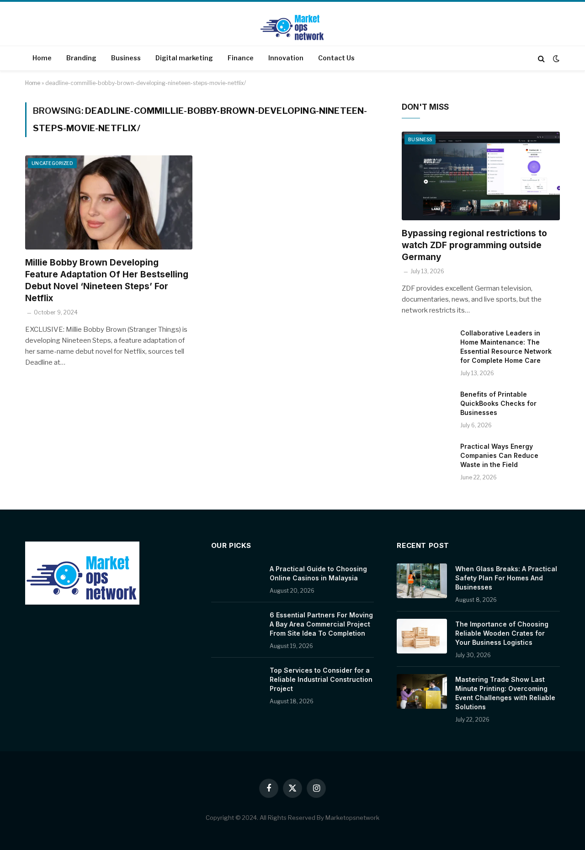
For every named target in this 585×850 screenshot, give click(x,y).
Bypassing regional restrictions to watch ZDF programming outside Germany (474, 245)
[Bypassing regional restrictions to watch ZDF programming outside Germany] (481, 176)
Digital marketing (184, 58)
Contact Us (336, 58)
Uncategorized (52, 163)
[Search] (541, 58)
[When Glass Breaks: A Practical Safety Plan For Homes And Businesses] (422, 580)
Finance (241, 58)
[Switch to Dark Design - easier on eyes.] (555, 58)
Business (126, 58)
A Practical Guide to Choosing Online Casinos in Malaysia (318, 573)
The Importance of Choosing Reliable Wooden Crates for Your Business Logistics (501, 633)
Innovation (285, 58)
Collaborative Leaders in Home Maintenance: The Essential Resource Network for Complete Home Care (506, 346)
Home (42, 58)
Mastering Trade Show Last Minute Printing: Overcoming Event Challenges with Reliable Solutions (505, 693)
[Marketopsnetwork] (292, 25)
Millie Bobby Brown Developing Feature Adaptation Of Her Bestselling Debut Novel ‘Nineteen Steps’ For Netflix (106, 280)
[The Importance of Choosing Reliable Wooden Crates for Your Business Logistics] (422, 636)
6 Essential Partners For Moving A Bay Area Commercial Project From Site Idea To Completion (321, 624)
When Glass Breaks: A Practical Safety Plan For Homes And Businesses (506, 578)
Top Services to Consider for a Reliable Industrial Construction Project (321, 679)
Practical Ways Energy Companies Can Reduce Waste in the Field (499, 455)
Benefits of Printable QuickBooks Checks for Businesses (498, 403)
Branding (81, 58)
